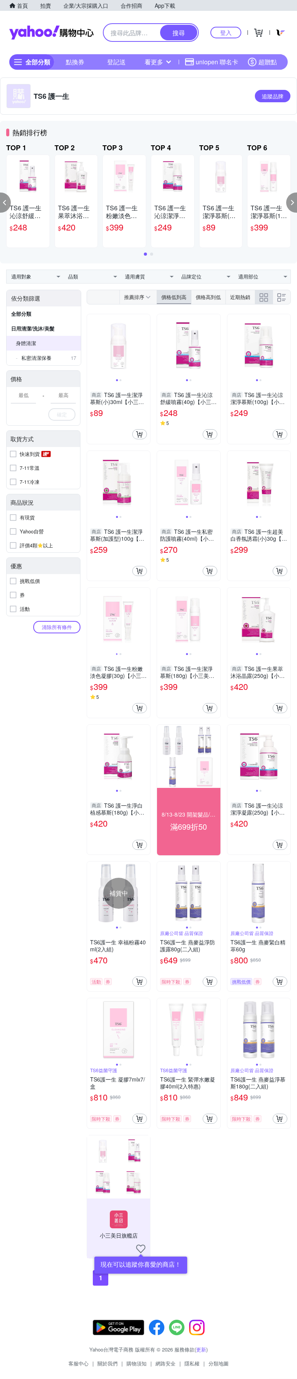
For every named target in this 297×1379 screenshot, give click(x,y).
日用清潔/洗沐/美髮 (33, 328)
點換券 (75, 61)
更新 (201, 1349)
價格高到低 (208, 297)
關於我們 (107, 1363)
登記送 (116, 61)
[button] (5, 203)
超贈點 (267, 61)
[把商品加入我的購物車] (139, 434)
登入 (226, 32)
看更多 (154, 61)
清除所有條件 (57, 627)
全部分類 (21, 313)
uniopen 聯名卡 (217, 61)
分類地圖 (218, 1363)
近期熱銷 (240, 297)
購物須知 (136, 1363)
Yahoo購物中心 (51, 32)
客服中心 (78, 1363)
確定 (62, 414)
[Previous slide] (92, 345)
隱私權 (192, 1363)
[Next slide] (145, 345)
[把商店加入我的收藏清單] (140, 1248)
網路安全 (165, 1363)
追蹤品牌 (272, 96)
